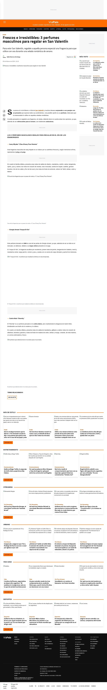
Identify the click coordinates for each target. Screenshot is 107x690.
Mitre (48, 686)
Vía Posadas (63, 639)
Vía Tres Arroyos (34, 645)
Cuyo (64, 29)
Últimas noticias (79, 644)
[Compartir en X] (4, 119)
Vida (76, 659)
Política (77, 646)
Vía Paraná (63, 652)
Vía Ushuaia (78, 639)
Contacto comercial (20, 671)
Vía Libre (92, 645)
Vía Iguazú (63, 643)
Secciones (79, 29)
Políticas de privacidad (20, 669)
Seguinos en (70, 56)
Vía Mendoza (48, 648)
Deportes (77, 655)
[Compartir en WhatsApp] (4, 115)
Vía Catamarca (49, 643)
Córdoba (32, 29)
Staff (15, 675)
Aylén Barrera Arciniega (13, 57)
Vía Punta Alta (33, 648)
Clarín (31, 686)
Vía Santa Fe (63, 648)
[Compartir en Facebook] (4, 111)
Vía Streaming (94, 641)
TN (35, 686)
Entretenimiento (79, 653)
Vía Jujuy (47, 639)
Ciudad (59, 686)
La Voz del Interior (84, 686)
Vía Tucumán (48, 641)
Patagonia (70, 29)
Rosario (39, 29)
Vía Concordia (64, 654)
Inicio (26, 29)
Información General (81, 651)
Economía (77, 648)
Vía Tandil (32, 643)
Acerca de (17, 673)
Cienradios (66, 686)
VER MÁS (7, 442)
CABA (15, 643)
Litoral (58, 29)
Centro (46, 29)
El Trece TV (41, 686)
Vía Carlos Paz (34, 639)
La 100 (53, 686)
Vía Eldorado (63, 641)
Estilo (77, 657)
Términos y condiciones (21, 666)
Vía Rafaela (63, 650)
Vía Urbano (93, 639)
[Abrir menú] (18, 22)
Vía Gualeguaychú (65, 656)
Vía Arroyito (33, 641)
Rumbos (92, 648)
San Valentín (12, 397)
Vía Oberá (62, 645)
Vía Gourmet (93, 643)
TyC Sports (74, 686)
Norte (52, 29)
